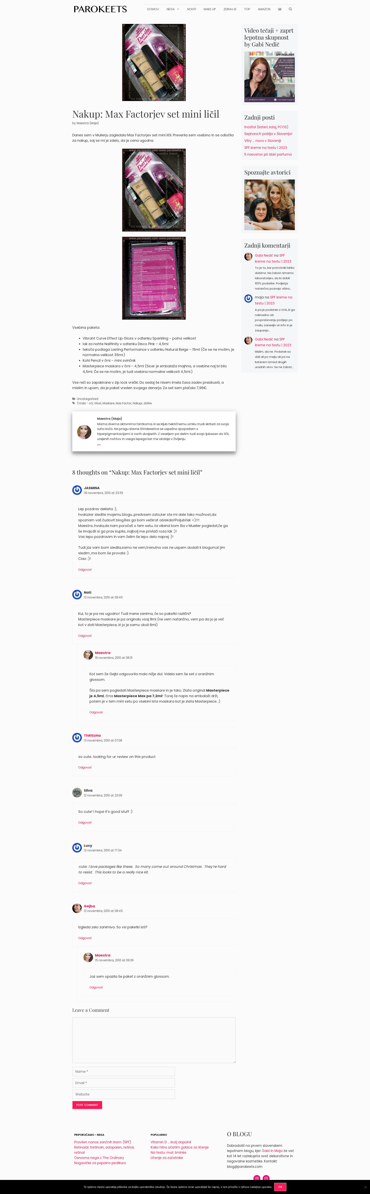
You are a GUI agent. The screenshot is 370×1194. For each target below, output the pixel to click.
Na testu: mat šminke (168, 1152)
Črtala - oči (85, 403)
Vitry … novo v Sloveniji (262, 140)
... (99, 443)
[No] (365, 1187)
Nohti (191, 9)
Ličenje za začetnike (167, 1157)
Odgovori (85, 570)
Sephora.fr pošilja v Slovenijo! (268, 133)
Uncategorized (87, 399)
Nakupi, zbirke (142, 403)
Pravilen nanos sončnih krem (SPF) (102, 1142)
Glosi (97, 403)
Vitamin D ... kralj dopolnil (171, 1142)
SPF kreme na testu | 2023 (265, 147)
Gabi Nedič (264, 255)
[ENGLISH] (279, 9)
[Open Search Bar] (290, 9)
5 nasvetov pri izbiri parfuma (268, 154)
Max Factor (123, 403)
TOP (247, 9)
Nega (171, 9)
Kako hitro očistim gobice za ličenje (180, 1147)
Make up (210, 9)
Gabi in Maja (272, 1150)
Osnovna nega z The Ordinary (99, 1157)
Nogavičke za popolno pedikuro (100, 1163)
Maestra (102, 652)
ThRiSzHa (92, 735)
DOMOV (153, 9)
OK (280, 1187)
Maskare (108, 403)
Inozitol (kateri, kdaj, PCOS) (266, 127)
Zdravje (230, 9)
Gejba (89, 906)
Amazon (264, 9)
